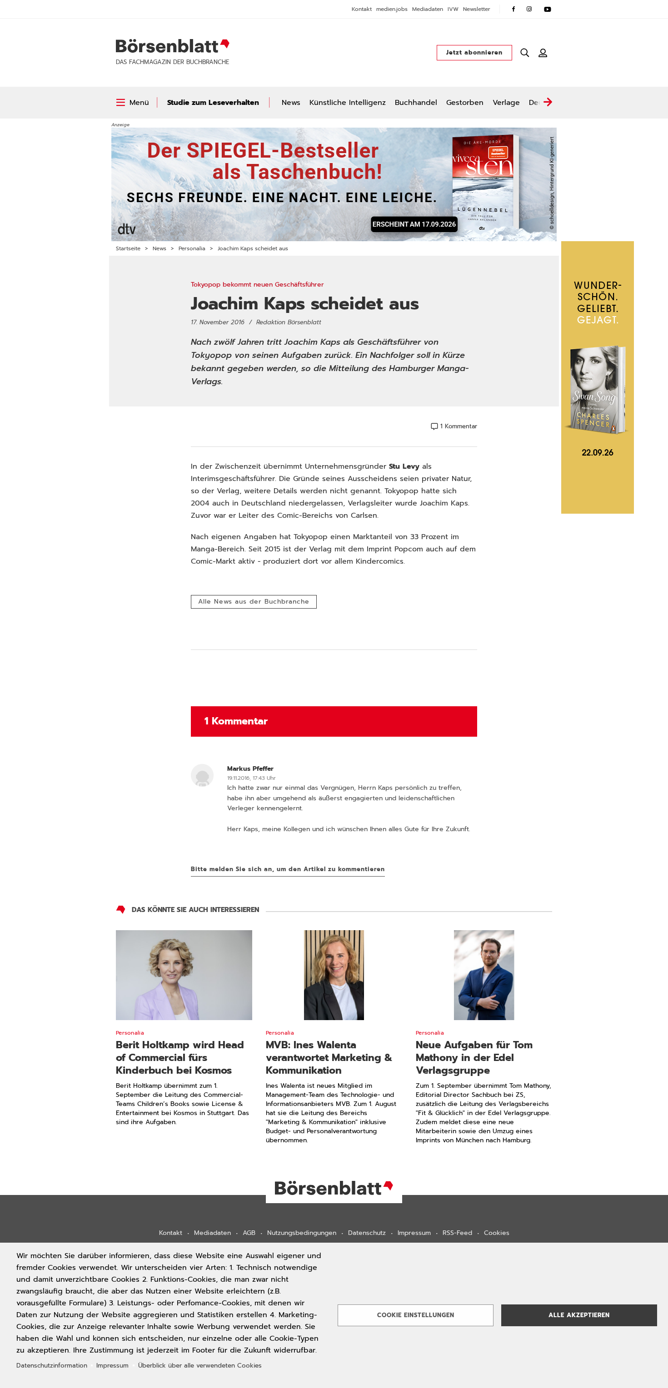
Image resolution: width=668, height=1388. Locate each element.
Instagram (529, 9)
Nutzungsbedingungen (301, 1233)
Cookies (496, 1233)
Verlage (506, 102)
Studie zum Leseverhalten (213, 102)
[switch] (132, 103)
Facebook (513, 9)
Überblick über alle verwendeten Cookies (200, 1365)
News (291, 102)
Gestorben (465, 102)
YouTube (547, 9)
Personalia (192, 248)
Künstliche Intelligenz (347, 102)
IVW (453, 9)
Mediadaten (427, 9)
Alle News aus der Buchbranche (253, 601)
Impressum (414, 1233)
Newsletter (476, 9)
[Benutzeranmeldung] (543, 53)
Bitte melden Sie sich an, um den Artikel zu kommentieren (288, 869)
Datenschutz (367, 1233)
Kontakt (362, 9)
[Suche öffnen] (525, 53)
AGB (249, 1233)
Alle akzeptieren (579, 1315)
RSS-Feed (457, 1233)
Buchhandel (416, 102)
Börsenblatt (172, 46)
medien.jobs (392, 9)
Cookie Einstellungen (415, 1315)
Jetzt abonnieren (474, 52)
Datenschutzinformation (51, 1365)
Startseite (128, 248)
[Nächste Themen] (547, 102)
